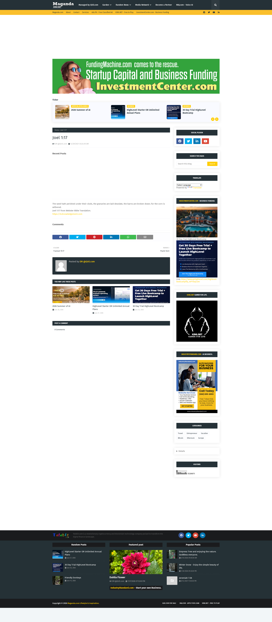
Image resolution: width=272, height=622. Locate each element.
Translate (197, 188)
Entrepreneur (192, 433)
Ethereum (191, 438)
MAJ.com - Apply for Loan (189, 603)
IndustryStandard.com (191, 354)
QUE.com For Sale (169, 603)
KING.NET (190, 295)
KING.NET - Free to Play (124, 12)
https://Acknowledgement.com (67, 214)
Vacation (204, 433)
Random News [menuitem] (122, 5)
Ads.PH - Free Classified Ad (102, 12)
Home (57, 130)
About (68, 12)
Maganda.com (57, 12)
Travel (180, 433)
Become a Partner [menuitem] (164, 5)
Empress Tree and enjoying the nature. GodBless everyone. (197, 553)
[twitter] (209, 12)
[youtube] (214, 12)
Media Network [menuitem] (142, 5)
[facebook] (204, 12)
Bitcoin (180, 438)
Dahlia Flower (117, 577)
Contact (76, 12)
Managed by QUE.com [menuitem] (88, 5)
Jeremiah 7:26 (185, 578)
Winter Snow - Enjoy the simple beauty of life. (199, 566)
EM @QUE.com (61, 144)
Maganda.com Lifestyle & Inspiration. (83, 603)
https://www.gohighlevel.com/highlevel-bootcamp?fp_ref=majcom (196, 280)
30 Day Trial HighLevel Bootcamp (194, 111)
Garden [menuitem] (105, 5)
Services (85, 12)
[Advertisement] (136, 39)
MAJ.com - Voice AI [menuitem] (184, 5)
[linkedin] (218, 12)
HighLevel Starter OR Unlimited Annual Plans (143, 111)
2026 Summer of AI (80, 110)
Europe (201, 438)
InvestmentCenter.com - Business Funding (152, 12)
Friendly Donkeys (73, 577)
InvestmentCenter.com (188, 201)
